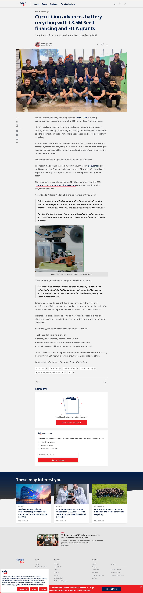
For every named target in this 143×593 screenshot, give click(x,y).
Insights (53, 4)
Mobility (56, 575)
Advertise (95, 572)
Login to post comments (71, 422)
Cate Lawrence (23, 521)
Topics (44, 4)
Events (113, 564)
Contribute (95, 570)
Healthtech (57, 567)
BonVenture (93, 166)
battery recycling (69, 368)
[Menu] (17, 5)
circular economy (87, 368)
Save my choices (58, 460)
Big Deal (21, 506)
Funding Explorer (68, 4)
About (94, 564)
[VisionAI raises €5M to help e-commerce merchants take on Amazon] (47, 540)
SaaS (55, 570)
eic (70, 372)
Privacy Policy (115, 572)
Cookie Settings (116, 570)
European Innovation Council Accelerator (56, 185)
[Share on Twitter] (17, 135)
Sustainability (40, 12)
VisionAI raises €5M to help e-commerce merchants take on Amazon (80, 536)
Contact (94, 578)
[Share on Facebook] (17, 131)
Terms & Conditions (117, 575)
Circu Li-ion (81, 117)
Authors (94, 567)
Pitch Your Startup (98, 575)
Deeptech (57, 572)
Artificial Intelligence (60, 581)
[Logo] (24, 4)
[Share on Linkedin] (17, 139)
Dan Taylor (64, 545)
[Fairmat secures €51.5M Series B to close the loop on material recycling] (109, 494)
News (36, 4)
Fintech (56, 564)
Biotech (59, 506)
